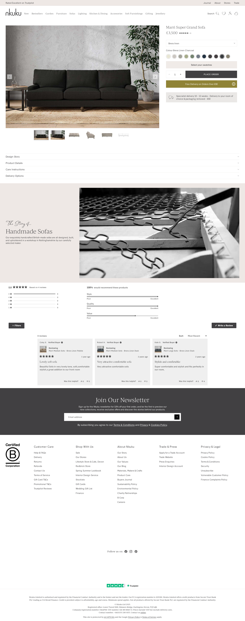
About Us (121, 457)
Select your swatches (201, 64)
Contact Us (39, 470)
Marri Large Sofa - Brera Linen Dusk (179, 350)
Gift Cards (80, 484)
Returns (38, 461)
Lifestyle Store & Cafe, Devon (90, 461)
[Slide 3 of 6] (74, 135)
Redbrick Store (83, 465)
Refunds (38, 465)
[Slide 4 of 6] (91, 135)
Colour (180, 50)
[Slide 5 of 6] (107, 135)
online (143, 612)
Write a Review (226, 326)
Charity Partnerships (127, 492)
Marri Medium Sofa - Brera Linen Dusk (122, 350)
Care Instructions (15, 169)
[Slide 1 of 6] (41, 135)
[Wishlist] (224, 13)
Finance (80, 492)
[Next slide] (155, 76)
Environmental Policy (127, 488)
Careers (121, 501)
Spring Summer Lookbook (88, 470)
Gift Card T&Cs (41, 479)
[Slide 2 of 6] (58, 135)
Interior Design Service (87, 475)
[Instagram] (131, 551)
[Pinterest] (136, 551)
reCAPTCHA (109, 617)
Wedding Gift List (84, 488)
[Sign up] (176, 417)
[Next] (204, 362)
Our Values (122, 461)
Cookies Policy (159, 424)
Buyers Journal (124, 479)
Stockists (80, 479)
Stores (227, 2)
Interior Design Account (171, 465)
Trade (236, 2)
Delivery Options (15, 175)
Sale (78, 452)
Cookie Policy (207, 457)
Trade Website (166, 457)
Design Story (13, 156)
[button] (208, 32)
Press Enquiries (166, 461)
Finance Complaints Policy (214, 479)
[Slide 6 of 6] (123, 135)
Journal (207, 2)
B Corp (120, 497)
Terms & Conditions (124, 424)
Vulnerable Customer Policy (214, 475)
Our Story (122, 452)
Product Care (123, 475)
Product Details (14, 162)
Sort (181, 335)
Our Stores (81, 457)
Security (205, 465)
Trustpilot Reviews (43, 488)
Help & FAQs (40, 452)
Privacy (144, 424)
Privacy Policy (207, 452)
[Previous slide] (9, 76)
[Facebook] (126, 551)
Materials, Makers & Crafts (129, 470)
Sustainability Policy (127, 484)
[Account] (230, 13)
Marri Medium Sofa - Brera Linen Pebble (66, 350)
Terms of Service (42, 475)
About (217, 2)
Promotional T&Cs (42, 484)
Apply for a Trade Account (172, 452)
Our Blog (121, 465)
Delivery (38, 457)
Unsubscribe (207, 470)
